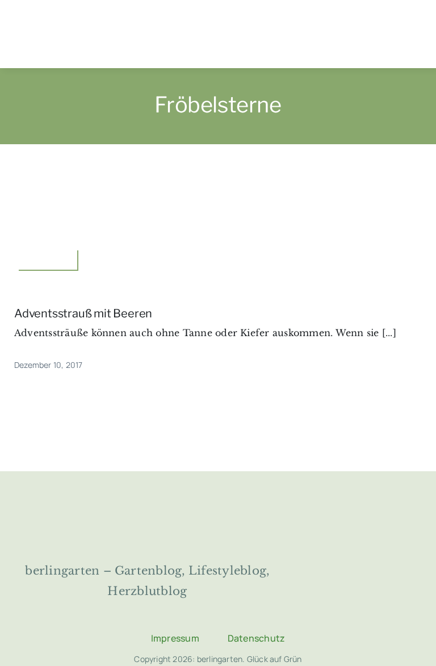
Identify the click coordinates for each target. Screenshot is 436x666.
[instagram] (203, 612)
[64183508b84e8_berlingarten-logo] (218, 504)
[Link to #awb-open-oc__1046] (414, 35)
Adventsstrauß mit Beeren (83, 313)
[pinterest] (232, 612)
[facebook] (175, 612)
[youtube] (260, 612)
